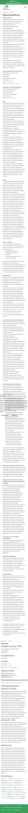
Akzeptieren (5, 415)
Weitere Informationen (10, 418)
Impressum (21, 418)
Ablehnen (14, 415)
